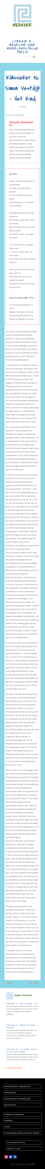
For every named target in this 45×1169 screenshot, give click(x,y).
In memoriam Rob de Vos (16, 1142)
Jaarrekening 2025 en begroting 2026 (17, 1086)
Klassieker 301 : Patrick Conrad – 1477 (22, 1004)
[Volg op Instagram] (6, 1157)
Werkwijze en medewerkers (14, 1114)
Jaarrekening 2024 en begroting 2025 (17, 1099)
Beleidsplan (8, 1120)
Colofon (7, 1127)
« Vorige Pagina (13, 1068)
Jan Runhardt (30, 1164)
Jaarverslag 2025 (10, 1092)
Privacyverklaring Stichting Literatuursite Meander (21, 1133)
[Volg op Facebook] (15, 1157)
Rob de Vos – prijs (13, 1149)
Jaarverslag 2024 (10, 1105)
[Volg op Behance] (10, 1157)
